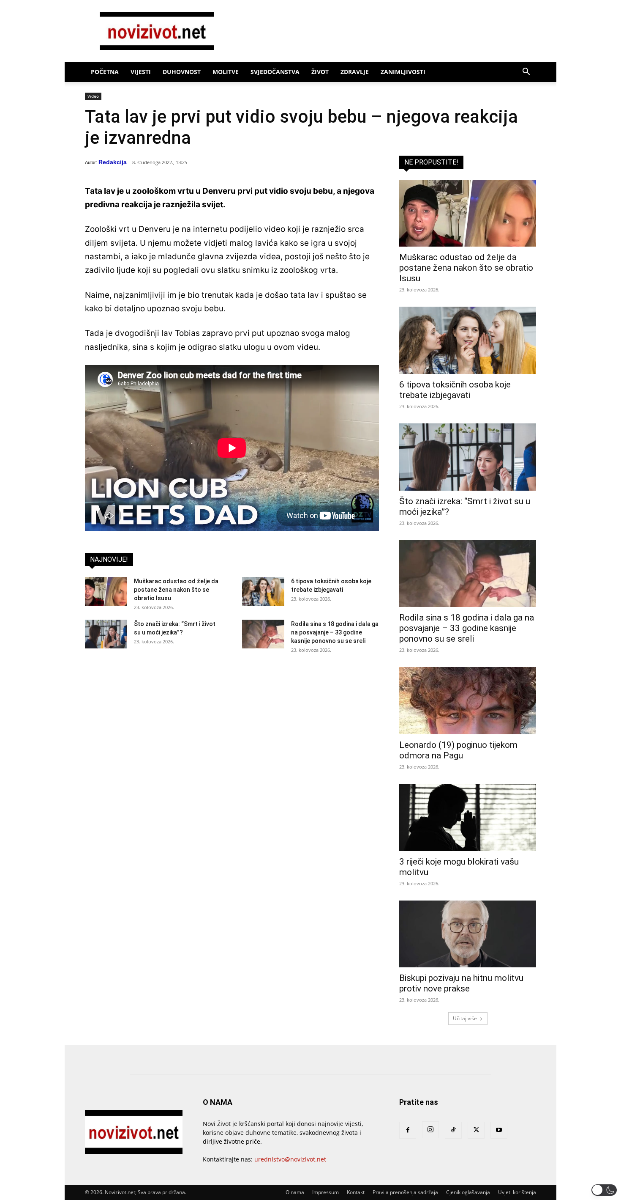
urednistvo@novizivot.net (290, 1159)
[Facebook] (407, 1130)
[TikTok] (453, 1130)
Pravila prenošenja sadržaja (405, 1192)
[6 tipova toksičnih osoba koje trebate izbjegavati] (263, 591)
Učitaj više (465, 1018)
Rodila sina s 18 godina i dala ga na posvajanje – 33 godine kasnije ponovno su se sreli (335, 632)
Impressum (325, 1192)
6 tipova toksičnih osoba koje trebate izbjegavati (455, 389)
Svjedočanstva (275, 72)
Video (93, 96)
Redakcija (112, 162)
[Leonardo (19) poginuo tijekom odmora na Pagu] (467, 700)
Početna (105, 72)
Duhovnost (182, 72)
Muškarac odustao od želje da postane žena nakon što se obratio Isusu (176, 589)
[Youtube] (498, 1130)
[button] (526, 73)
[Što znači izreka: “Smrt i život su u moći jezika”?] (106, 634)
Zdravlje (354, 72)
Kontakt (356, 1192)
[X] (476, 1130)
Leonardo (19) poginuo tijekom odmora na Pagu (458, 750)
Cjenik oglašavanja (468, 1192)
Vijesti (141, 72)
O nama (295, 1192)
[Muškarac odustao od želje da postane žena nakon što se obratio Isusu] (106, 591)
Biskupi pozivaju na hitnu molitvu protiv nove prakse (461, 983)
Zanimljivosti (403, 72)
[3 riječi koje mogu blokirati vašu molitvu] (467, 817)
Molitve (225, 72)
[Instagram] (430, 1129)
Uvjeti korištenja (517, 1192)
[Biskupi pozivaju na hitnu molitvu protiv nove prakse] (467, 934)
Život (320, 72)
